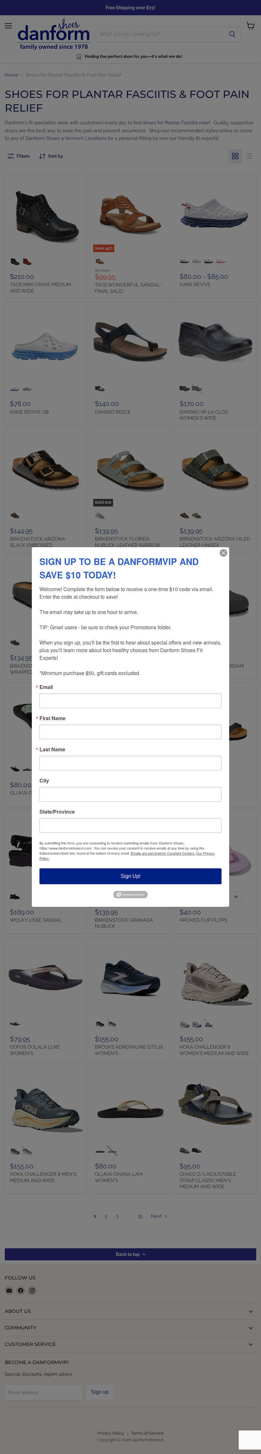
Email (46, 687)
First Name (52, 718)
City (44, 780)
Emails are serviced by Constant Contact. (163, 853)
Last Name (52, 749)
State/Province (57, 811)
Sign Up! (130, 876)
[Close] (223, 553)
